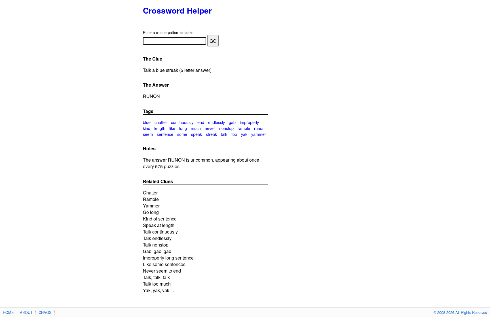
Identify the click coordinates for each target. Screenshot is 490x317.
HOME (8, 312)
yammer (258, 134)
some (182, 134)
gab (232, 122)
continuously (182, 122)
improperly (249, 122)
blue (147, 122)
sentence (165, 134)
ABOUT (26, 312)
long (183, 128)
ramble (244, 128)
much (196, 128)
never (210, 128)
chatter (161, 122)
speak (196, 134)
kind (146, 128)
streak (211, 134)
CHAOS (45, 312)
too (234, 134)
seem (148, 134)
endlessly (216, 122)
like (172, 128)
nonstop (226, 128)
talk (224, 134)
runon (259, 128)
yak (244, 134)
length (159, 128)
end (200, 122)
